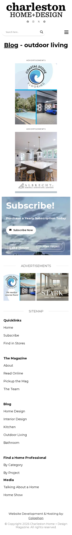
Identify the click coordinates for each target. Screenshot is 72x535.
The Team (11, 389)
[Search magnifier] (41, 32)
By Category (13, 465)
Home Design (14, 411)
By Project (11, 473)
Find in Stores (14, 343)
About (8, 365)
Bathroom (11, 443)
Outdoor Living (15, 435)
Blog (11, 45)
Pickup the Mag (15, 381)
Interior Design (15, 419)
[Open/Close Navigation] (66, 32)
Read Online (13, 373)
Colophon (36, 518)
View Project (51, 246)
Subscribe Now (23, 230)
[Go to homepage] (36, 10)
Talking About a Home (21, 487)
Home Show (13, 495)
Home (8, 328)
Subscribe (11, 335)
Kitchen (9, 427)
